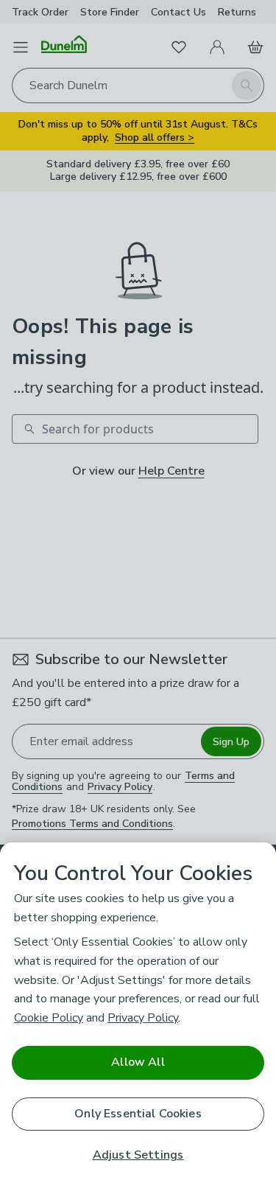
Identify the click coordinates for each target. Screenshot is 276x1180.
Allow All (137, 1062)
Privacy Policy (142, 1018)
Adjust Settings (138, 1155)
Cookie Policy (48, 1018)
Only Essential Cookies (138, 1114)
